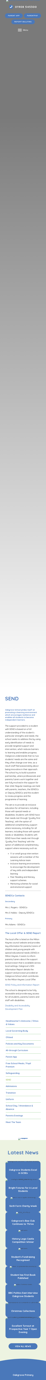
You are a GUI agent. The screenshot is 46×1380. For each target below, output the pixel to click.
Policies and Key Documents (20, 1043)
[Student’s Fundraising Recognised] (23, 1257)
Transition (11, 1093)
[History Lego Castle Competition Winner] (23, 1239)
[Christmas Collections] (23, 1309)
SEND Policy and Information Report (22, 985)
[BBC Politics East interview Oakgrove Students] (23, 1293)
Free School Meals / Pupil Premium (18, 1065)
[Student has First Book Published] (23, 1275)
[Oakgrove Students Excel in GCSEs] (23, 1170)
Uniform (10, 1099)
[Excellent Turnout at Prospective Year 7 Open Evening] (23, 1327)
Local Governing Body (17, 1031)
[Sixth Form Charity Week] (23, 1204)
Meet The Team (13, 1122)
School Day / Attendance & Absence (19, 1107)
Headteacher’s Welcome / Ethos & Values (22, 1022)
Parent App (11, 1057)
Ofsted (9, 1037)
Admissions (11, 1086)
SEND (8, 1079)
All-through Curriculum (17, 1050)
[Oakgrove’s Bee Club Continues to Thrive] (23, 1221)
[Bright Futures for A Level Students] (23, 1188)
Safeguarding (13, 1073)
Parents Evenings (14, 1115)
